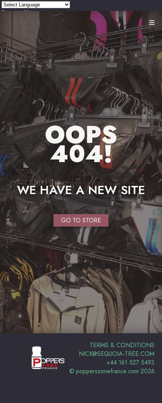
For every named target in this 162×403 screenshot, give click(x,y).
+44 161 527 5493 (130, 362)
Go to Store (81, 220)
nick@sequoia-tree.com (116, 353)
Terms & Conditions (122, 345)
